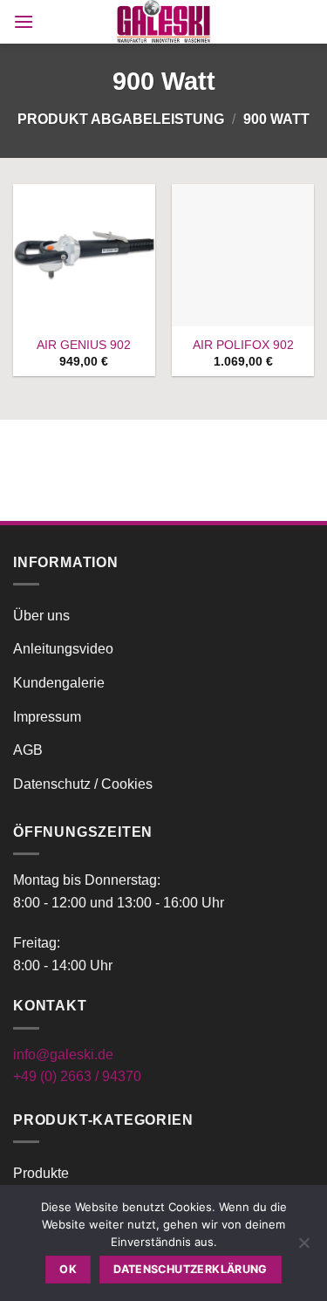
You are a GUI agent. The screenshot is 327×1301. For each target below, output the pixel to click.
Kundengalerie (59, 682)
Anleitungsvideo (63, 648)
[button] (23, 21)
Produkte (41, 1173)
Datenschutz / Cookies (83, 784)
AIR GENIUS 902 (84, 345)
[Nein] (303, 1248)
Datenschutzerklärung (190, 1269)
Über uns (41, 615)
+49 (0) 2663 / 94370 (77, 1076)
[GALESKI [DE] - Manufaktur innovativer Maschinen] (164, 22)
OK (68, 1269)
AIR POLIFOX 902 (243, 345)
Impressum (47, 716)
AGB (28, 750)
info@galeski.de (63, 1054)
